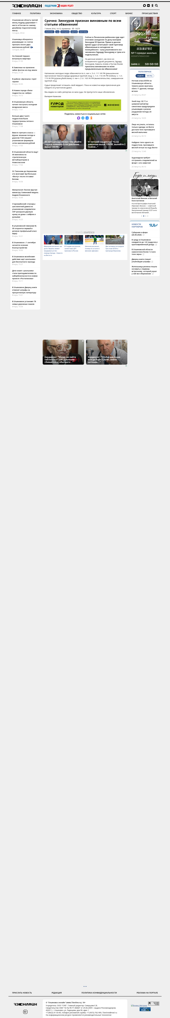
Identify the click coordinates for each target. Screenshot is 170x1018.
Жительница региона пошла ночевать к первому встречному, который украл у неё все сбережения (144, 270)
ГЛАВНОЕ (16, 13)
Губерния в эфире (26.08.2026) (140, 233)
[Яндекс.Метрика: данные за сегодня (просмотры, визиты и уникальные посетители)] (139, 1005)
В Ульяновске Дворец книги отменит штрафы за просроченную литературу (24, 290)
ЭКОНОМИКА (56, 13)
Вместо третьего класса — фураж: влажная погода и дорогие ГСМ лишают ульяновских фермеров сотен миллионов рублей (23, 137)
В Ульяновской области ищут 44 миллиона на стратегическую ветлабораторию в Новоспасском (25, 157)
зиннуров (65, 32)
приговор (83, 32)
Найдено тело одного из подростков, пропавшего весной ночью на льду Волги (144, 145)
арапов (74, 32)
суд (57, 32)
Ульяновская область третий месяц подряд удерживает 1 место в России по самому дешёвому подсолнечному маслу (25, 25)
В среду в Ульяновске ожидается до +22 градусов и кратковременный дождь (144, 242)
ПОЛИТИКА (35, 13)
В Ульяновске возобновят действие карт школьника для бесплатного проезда (23, 259)
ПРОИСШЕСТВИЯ (150, 13)
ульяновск (49, 32)
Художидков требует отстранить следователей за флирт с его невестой (144, 160)
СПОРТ (113, 13)
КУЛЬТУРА (96, 13)
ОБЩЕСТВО (77, 13)
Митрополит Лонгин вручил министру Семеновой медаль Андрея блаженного (25, 192)
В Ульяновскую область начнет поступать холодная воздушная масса (24, 104)
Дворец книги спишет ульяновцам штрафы (141, 260)
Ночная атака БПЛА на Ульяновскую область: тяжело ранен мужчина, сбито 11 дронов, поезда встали (143, 85)
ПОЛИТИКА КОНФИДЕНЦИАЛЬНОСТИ (99, 992)
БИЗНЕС (129, 13)
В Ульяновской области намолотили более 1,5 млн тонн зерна (144, 251)
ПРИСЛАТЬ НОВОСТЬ (22, 992)
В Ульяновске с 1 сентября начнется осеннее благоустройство (24, 245)
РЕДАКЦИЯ (57, 992)
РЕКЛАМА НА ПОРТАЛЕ (147, 992)
